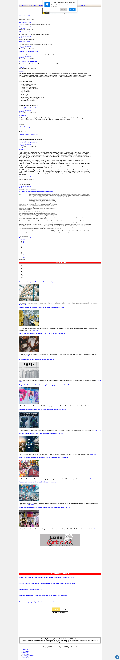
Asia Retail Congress (25, 41)
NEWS (20, 5)
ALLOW (72, 9)
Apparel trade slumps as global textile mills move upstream (37, 482)
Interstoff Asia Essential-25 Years (28, 51)
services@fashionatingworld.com (28, 108)
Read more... (22, 28)
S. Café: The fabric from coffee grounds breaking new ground (36, 191)
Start (24, 241)
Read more (22, 304)
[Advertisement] (60, 560)
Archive (83, 5)
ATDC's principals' (24, 32)
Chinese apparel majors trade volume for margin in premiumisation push (41, 307)
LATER (63, 9)
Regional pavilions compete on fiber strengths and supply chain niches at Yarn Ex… (45, 385)
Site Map (25, 652)
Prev (24, 242)
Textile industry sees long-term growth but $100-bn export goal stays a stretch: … (44, 457)
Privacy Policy (26, 657)
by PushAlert (47, 11)
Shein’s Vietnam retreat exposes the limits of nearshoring (36, 359)
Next (24, 256)
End (23, 257)
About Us (22, 149)
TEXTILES (24, 5)
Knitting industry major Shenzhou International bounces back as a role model (43, 595)
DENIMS (33, 5)
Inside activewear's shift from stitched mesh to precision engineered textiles (42, 409)
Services (21, 71)
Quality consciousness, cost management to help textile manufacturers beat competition (46, 577)
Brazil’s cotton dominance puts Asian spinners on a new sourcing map (41, 433)
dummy (21, 182)
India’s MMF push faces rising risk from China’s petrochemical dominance (42, 333)
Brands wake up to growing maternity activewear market (36, 602)
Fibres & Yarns (39, 5)
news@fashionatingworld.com (28, 142)
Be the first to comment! (25, 27)
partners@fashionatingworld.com (28, 134)
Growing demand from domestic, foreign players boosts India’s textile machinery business (47, 583)
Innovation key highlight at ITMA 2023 (30, 589)
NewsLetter (77, 5)
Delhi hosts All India (25, 22)
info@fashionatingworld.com (27, 127)
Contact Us (22, 115)
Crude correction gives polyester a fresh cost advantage (36, 282)
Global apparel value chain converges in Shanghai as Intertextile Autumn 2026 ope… (45, 507)
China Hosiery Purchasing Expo (28, 61)
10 (23, 254)
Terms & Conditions (28, 655)
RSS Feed (25, 654)
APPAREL (29, 5)
